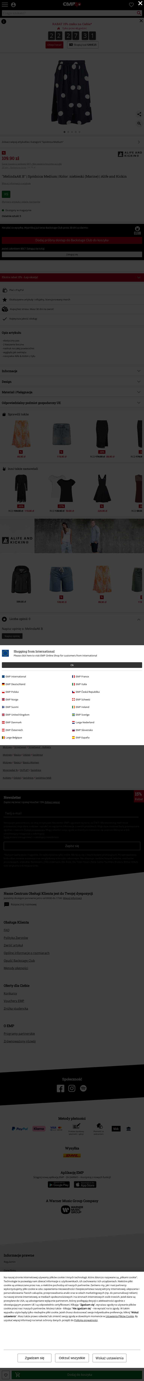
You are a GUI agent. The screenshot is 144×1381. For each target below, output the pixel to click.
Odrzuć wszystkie (72, 1358)
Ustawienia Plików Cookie (120, 1316)
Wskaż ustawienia (110, 1358)
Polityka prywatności (86, 1320)
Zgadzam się (34, 1358)
